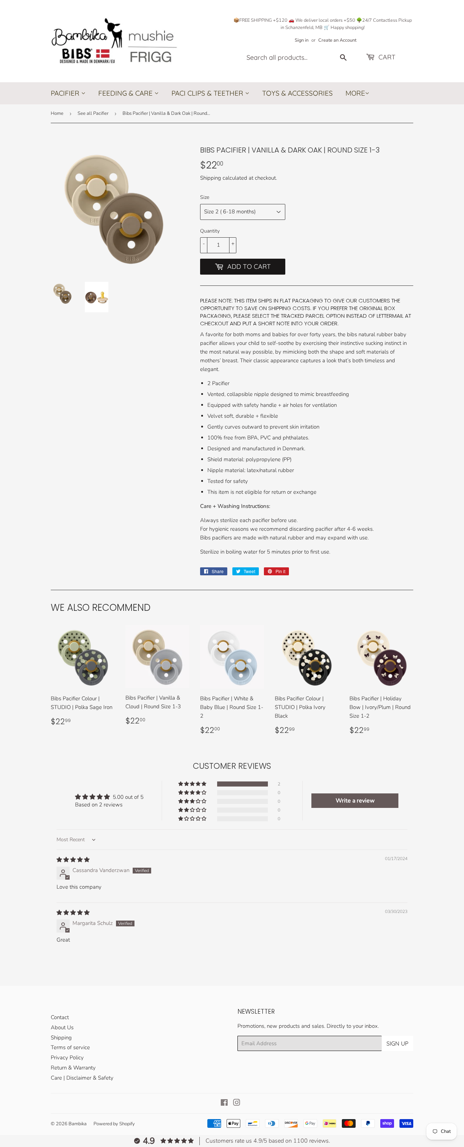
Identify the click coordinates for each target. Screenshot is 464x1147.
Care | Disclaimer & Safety (82, 1077)
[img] (73, 859)
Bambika (78, 1124)
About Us (62, 1027)
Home (57, 113)
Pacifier (66, 93)
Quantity (210, 231)
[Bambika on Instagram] (236, 1103)
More (355, 93)
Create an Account (337, 40)
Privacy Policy (67, 1057)
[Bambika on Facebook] (224, 1103)
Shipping (210, 178)
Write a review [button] (355, 801)
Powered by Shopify (114, 1124)
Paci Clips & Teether (208, 93)
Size (204, 197)
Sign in (301, 40)
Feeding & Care (126, 93)
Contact (60, 1017)
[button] (192, 784)
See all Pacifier (93, 113)
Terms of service (70, 1047)
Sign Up (397, 1043)
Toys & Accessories (297, 93)
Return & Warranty (73, 1067)
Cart (386, 57)
